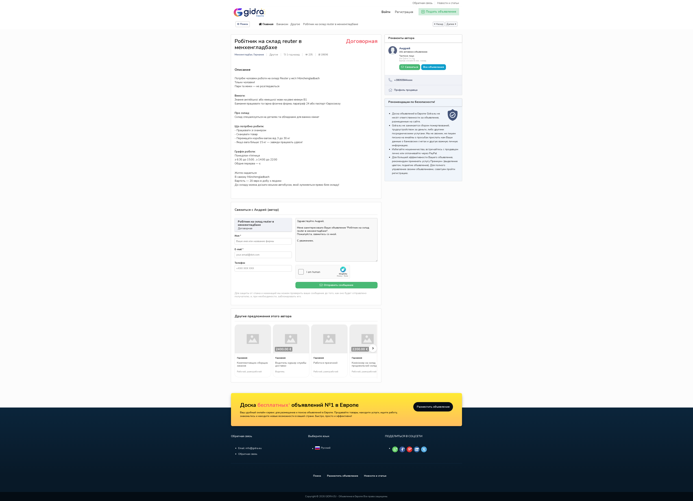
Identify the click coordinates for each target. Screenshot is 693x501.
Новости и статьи (448, 3)
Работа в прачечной (325, 363)
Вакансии (282, 24)
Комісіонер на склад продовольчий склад (364, 364)
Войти (386, 12)
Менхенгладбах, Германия (249, 54)
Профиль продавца (405, 90)
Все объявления (433, 67)
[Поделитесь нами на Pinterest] (409, 449)
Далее (450, 24)
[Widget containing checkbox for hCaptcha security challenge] (322, 272)
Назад (439, 24)
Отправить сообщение (338, 285)
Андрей (404, 48)
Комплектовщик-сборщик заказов (252, 364)
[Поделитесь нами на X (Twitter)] (424, 449)
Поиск (244, 24)
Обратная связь (423, 3)
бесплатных (274, 405)
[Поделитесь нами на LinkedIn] (417, 449)
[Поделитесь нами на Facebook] (402, 449)
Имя (238, 236)
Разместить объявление (433, 407)
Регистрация (404, 12)
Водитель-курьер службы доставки (290, 364)
